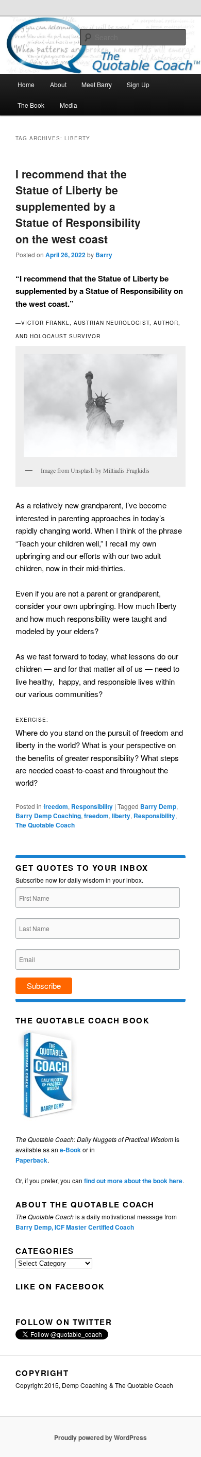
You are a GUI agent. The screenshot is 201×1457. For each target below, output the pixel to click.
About (58, 84)
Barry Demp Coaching (48, 815)
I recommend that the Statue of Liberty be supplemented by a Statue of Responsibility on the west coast (78, 206)
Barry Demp (158, 806)
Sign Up (138, 84)
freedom (55, 806)
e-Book (70, 1149)
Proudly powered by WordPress (100, 1437)
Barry (103, 254)
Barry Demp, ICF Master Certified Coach (74, 1227)
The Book (31, 105)
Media (68, 105)
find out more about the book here (133, 1180)
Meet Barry (96, 84)
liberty (121, 815)
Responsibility (92, 806)
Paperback (31, 1160)
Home (26, 84)
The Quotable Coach (45, 825)
